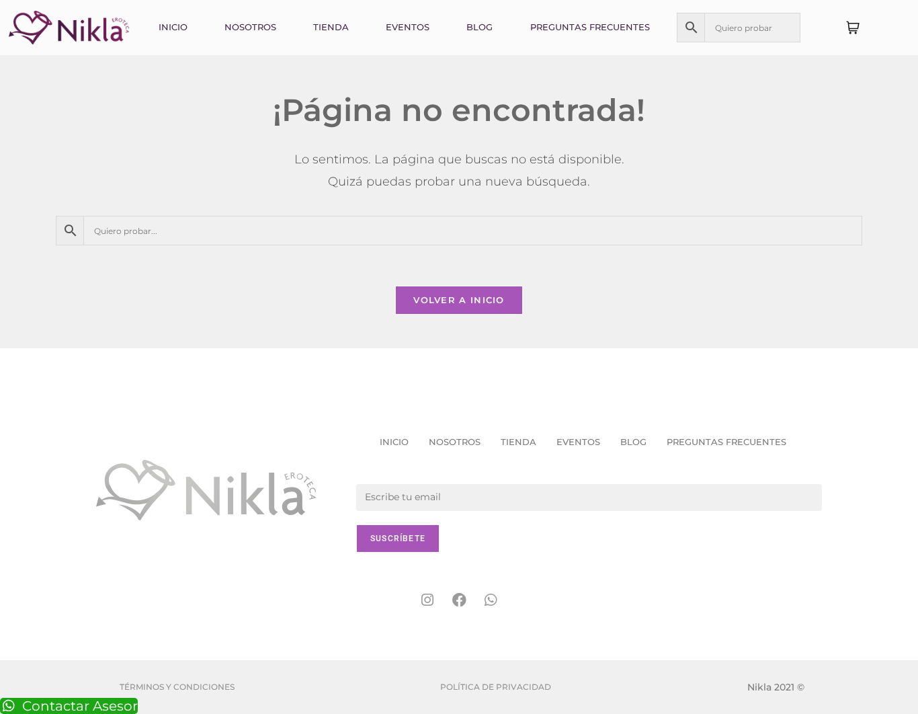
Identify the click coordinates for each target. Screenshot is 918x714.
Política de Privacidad (495, 687)
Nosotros (250, 27)
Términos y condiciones (177, 687)
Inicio (173, 27)
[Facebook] (459, 600)
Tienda (331, 27)
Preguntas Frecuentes (590, 27)
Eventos (407, 27)
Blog (479, 27)
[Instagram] (427, 600)
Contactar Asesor (80, 706)
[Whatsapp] (490, 600)
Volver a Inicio (459, 299)
